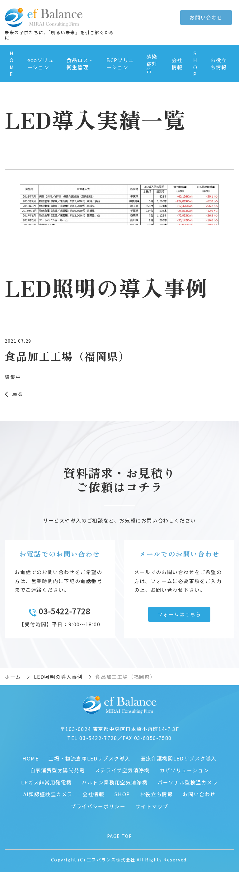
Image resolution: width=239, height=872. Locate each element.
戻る (17, 393)
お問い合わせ (199, 794)
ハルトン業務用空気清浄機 (115, 782)
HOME (12, 63)
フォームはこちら (179, 614)
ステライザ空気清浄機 (122, 770)
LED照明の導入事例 (58, 676)
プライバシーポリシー (98, 806)
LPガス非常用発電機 (46, 782)
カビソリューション (184, 770)
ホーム (13, 676)
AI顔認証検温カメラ (48, 794)
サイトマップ (151, 806)
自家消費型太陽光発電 (57, 770)
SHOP (195, 63)
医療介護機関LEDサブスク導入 (178, 758)
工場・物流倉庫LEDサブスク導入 (89, 758)
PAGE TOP (119, 835)
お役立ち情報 (218, 63)
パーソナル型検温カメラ (187, 782)
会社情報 (177, 63)
